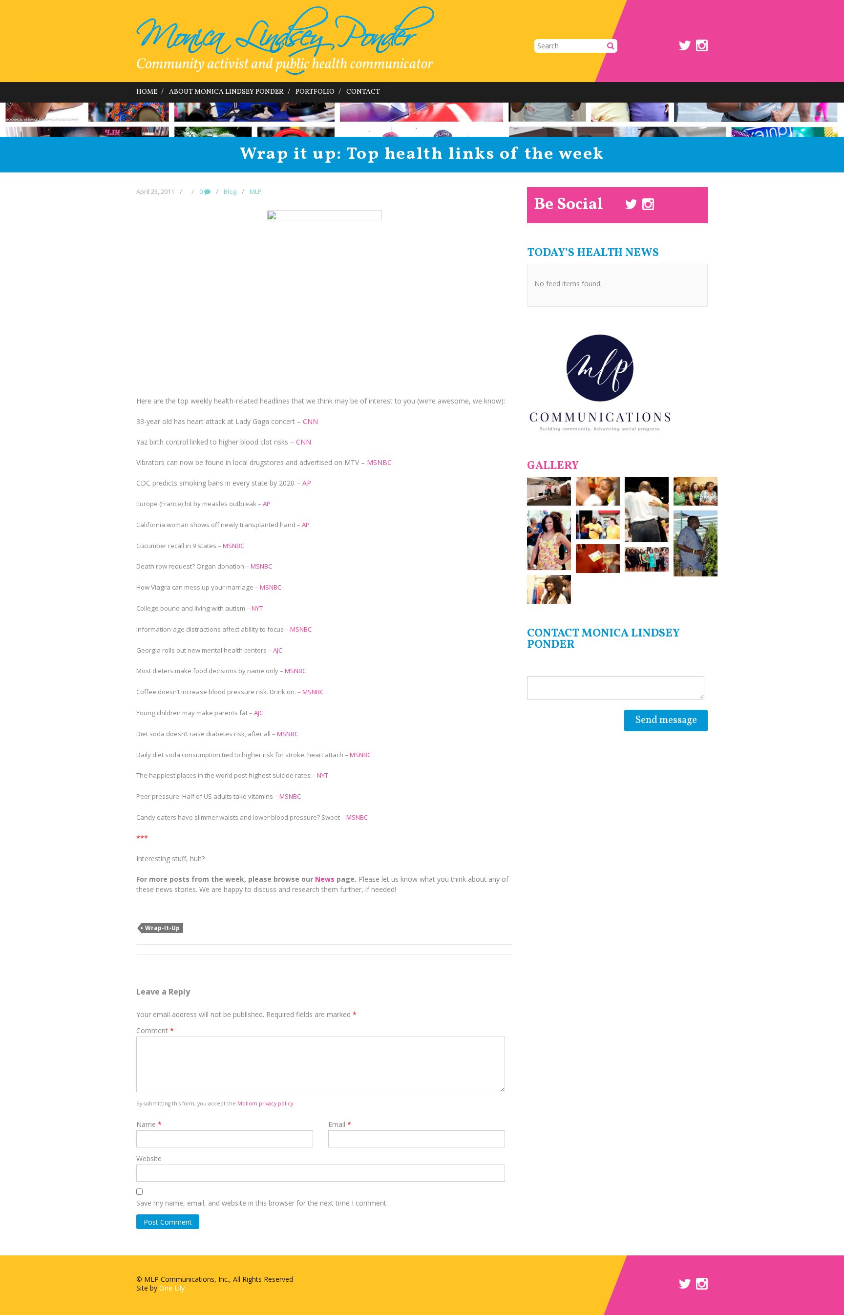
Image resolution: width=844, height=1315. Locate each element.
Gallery (553, 466)
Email (339, 1124)
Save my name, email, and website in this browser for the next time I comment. (262, 1203)
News (325, 879)
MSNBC (379, 462)
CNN (310, 421)
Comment (155, 1030)
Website (149, 1158)
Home (146, 92)
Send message (666, 720)
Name (149, 1124)
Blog (230, 191)
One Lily (172, 1288)
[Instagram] (702, 47)
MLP (256, 191)
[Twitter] (684, 47)
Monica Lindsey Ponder (285, 40)
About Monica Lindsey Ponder (226, 92)
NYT (257, 608)
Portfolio (315, 92)
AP (306, 483)
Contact (363, 92)
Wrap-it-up (162, 928)
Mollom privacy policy (265, 1103)
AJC (277, 650)
